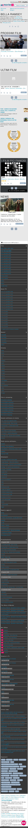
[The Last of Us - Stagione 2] (13, 79)
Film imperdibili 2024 (6, 258)
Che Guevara (5, 791)
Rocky (17, 791)
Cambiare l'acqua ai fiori (6, 492)
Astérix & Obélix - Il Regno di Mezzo (9, 683)
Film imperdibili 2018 (6, 273)
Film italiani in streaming (6, 412)
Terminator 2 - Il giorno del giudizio (9, 433)
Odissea (6, 632)
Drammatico (10, 51)
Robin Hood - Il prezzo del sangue (12, 642)
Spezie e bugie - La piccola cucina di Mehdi (11, 464)
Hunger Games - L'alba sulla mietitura (10, 462)
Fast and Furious (15, 782)
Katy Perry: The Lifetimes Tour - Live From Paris (12, 587)
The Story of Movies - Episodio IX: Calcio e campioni (13, 607)
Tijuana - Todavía (5, 525)
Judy (3, 177)
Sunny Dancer (5, 50)
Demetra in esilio (5, 527)
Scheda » (23, 55)
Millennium (20, 780)
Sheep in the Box (5, 567)
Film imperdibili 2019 (6, 270)
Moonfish (3, 520)
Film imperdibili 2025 (6, 255)
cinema (18, 16)
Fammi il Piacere (5, 599)
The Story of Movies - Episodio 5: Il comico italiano (12, 620)
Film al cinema (4, 278)
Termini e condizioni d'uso (8, 815)
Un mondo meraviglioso (6, 597)
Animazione (4, 342)
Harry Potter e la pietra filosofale (8, 430)
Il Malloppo (3, 592)
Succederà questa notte (6, 494)
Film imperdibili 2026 (6, 253)
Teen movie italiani (6, 782)
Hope (2, 482)
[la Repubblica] (25, 2)
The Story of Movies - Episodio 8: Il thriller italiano (12, 610)
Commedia (4, 51)
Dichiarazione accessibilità (8, 817)
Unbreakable (16, 777)
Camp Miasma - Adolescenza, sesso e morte (11, 448)
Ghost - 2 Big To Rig (5, 557)
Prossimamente (9, 799)
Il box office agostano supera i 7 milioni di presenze (13, 716)
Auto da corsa (23, 775)
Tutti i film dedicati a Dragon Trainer (10, 764)
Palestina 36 (4, 477)
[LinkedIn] (15, 26)
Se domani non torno (6, 497)
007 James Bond (14, 775)
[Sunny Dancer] (13, 42)
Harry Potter (13, 780)
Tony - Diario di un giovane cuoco (9, 420)
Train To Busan (4, 579)
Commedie (3, 334)
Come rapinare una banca (7, 602)
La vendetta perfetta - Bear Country (9, 423)
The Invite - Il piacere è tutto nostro (9, 459)
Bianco (2, 502)
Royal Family (4, 771)
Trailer (16, 799)
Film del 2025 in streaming (7, 402)
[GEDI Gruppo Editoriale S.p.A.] (19, 2)
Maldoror (3, 451)
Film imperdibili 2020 (6, 268)
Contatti (8, 813)
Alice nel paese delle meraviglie (9, 789)
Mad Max (19, 789)
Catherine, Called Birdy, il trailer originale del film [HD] (11, 215)
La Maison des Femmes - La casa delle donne (11, 517)
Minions (3, 759)
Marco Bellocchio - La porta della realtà (10, 569)
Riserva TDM (19, 815)
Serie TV (8, 797)
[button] (23, 823)
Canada (26, 88)
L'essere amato (4, 504)
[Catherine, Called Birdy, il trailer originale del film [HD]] (12, 204)
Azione (7, 88)
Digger (2, 507)
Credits (3, 813)
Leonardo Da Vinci (13, 771)
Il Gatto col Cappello (5, 489)
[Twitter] (12, 26)
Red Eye (3, 687)
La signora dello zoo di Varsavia (8, 658)
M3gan (12, 762)
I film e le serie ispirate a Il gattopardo (10, 766)
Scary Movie (9, 759)
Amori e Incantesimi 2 (6, 479)
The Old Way (4, 667)
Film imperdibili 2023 (6, 260)
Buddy (2, 512)
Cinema (7, 795)
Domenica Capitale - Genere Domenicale (10, 530)
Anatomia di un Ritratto (6, 532)
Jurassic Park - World (7, 773)
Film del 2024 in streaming (7, 405)
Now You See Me (5, 762)
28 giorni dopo (22, 759)
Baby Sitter (20, 768)
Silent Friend (4, 594)
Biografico (4, 179)
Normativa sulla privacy (17, 813)
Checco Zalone (5, 768)
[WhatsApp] (18, 26)
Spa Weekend (4, 515)
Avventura (12, 88)
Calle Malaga (4, 474)
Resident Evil (4, 472)
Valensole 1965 (4, 453)
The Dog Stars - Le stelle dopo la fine (9, 425)
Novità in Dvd (4, 285)
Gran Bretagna (19, 51)
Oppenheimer (13, 768)
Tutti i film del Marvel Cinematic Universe (11, 784)
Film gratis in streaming (6, 400)
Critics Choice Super (18, 21)
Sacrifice (6, 650)
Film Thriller (4, 337)
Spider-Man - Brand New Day (10, 635)
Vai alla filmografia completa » (20, 62)
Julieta (2, 691)
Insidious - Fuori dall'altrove (7, 446)
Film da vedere (4, 275)
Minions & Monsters (8, 645)
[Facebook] (10, 26)
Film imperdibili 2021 (6, 265)
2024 (12, 248)
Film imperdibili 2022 (6, 263)
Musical (17, 179)
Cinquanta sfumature (17, 773)
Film (18, 795)
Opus (20, 764)
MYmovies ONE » (3, 9)
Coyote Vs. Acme (5, 582)
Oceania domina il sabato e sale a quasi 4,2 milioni (13, 722)
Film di (2, 280)
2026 (25, 51)
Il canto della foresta (5, 499)
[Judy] (13, 169)
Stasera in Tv (17, 797)
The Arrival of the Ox (5, 535)
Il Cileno (3, 428)
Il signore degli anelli (6, 786)
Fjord (2, 484)
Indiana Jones (8, 777)
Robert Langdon (5, 780)
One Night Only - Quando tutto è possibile (10, 435)
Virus (3, 777)
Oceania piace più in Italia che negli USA (10, 728)
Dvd (12, 797)
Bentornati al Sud (5, 487)
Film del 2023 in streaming (7, 407)
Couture (3, 438)
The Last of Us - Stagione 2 (10, 86)
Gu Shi (2, 522)
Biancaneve (23, 766)
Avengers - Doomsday (6, 469)
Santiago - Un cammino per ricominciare (10, 467)
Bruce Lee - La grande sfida (7, 675)
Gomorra (16, 759)
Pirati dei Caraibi (5, 775)
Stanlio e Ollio (4, 671)
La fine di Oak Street (8, 640)
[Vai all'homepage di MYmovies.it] (7, 6)
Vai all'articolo (19, 224)
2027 (2, 248)
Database (13, 795)
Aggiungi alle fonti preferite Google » (17, 9)
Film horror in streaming (6, 415)
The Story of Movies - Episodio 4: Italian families (12, 623)
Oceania (3, 443)
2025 (9, 248)
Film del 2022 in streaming (7, 410)
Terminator (11, 791)
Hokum (6, 652)
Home (2, 795)
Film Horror (3, 339)
